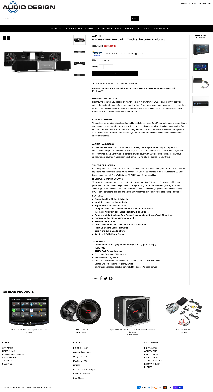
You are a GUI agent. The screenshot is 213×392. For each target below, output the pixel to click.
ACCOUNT (184, 3)
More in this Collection (200, 37)
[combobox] (71, 19)
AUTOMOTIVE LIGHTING (97, 28)
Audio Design (17, 387)
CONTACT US (150, 351)
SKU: (94, 60)
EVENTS (148, 367)
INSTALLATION (151, 348)
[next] (207, 315)
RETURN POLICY (152, 364)
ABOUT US (141, 28)
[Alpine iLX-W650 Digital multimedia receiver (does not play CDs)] (200, 57)
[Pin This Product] (110, 278)
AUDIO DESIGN (46, 387)
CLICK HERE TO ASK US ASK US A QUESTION (115, 83)
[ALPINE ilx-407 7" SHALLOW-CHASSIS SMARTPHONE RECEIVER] (200, 72)
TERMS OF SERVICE (154, 361)
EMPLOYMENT (151, 354)
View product (29, 314)
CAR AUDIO (55, 28)
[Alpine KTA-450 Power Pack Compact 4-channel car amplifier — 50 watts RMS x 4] (200, 92)
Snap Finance (160, 28)
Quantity (95, 66)
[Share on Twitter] (105, 278)
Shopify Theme (26, 387)
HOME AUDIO (73, 28)
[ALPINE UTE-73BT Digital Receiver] (200, 113)
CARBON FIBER (123, 28)
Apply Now (138, 54)
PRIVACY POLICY (152, 357)
